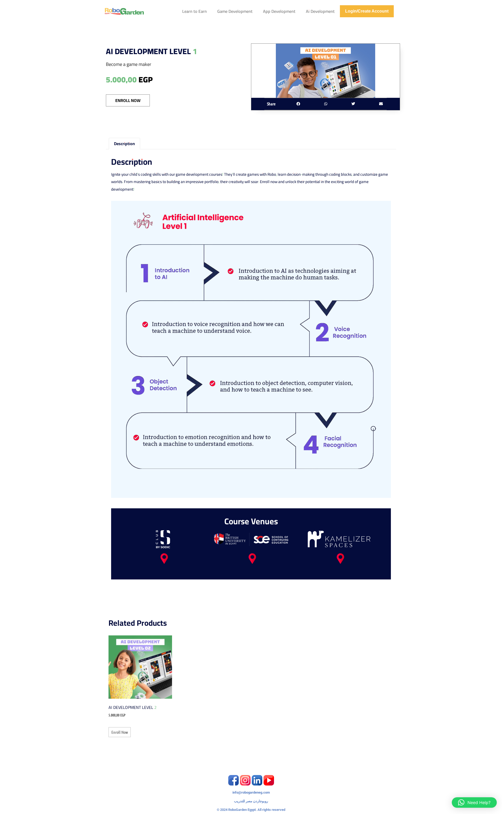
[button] (298, 104)
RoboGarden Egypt (242, 810)
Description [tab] (124, 143)
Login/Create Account (367, 11)
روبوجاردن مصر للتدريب (251, 801)
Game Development (235, 11)
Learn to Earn (194, 11)
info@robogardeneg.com (251, 792)
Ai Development (320, 11)
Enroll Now (127, 100)
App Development (279, 11)
